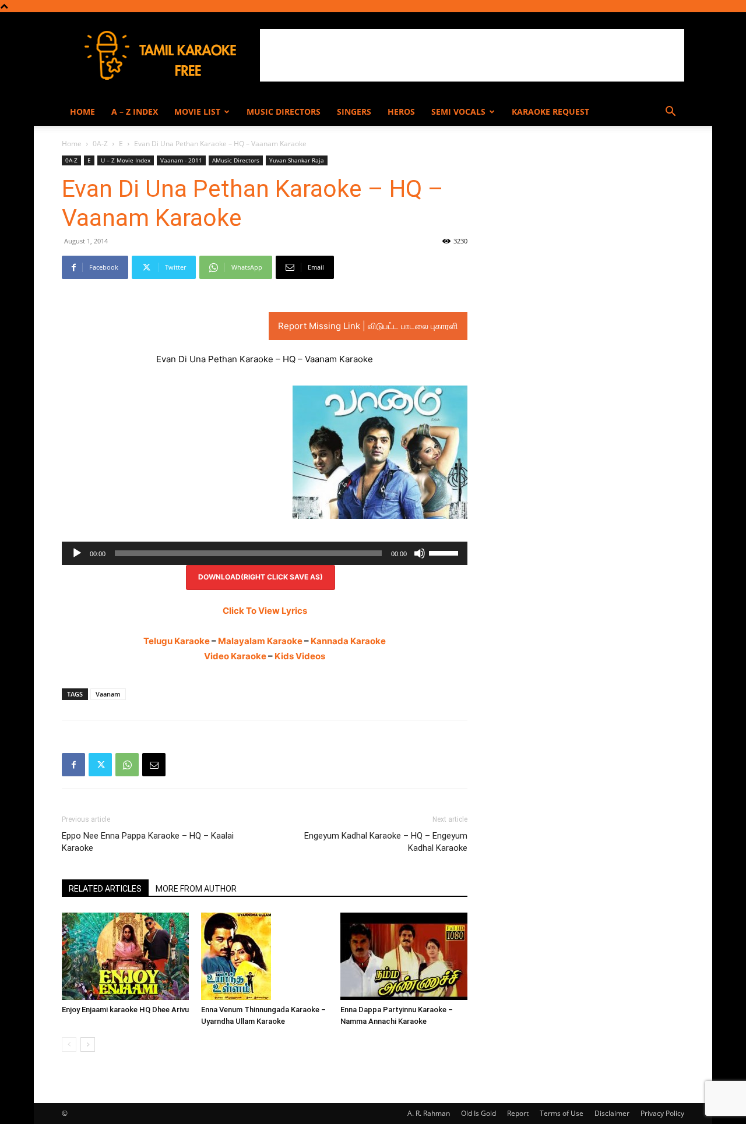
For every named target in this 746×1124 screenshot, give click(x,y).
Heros (401, 111)
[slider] (445, 552)
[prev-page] (69, 1044)
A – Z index (134, 111)
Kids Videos (300, 656)
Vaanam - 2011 (181, 160)
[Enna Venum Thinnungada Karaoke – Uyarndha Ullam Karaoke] (264, 956)
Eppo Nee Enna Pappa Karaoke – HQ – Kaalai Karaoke (148, 841)
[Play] (77, 553)
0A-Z (100, 144)
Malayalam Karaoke (260, 640)
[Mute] (419, 553)
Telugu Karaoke (176, 640)
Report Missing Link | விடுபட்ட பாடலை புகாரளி (368, 325)
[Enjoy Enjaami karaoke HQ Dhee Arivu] (125, 956)
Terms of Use (561, 1113)
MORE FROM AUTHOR (196, 888)
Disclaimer (611, 1113)
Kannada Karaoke (348, 640)
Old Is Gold (478, 1113)
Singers (354, 111)
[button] (670, 112)
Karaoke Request (550, 111)
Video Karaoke (235, 656)
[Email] (154, 764)
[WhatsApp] (127, 764)
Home (82, 111)
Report (518, 1113)
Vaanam (108, 694)
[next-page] (87, 1044)
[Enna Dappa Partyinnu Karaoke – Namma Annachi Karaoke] (403, 956)
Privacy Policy (662, 1113)
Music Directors (284, 111)
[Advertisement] (472, 55)
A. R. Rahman (428, 1113)
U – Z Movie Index (125, 160)
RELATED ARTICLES (105, 888)
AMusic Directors (235, 160)
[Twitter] (100, 764)
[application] (264, 553)
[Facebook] (73, 764)
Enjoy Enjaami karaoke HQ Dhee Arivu (125, 1009)
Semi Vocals (458, 111)
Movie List (197, 111)
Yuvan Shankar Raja (296, 160)
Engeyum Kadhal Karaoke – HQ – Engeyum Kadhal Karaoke (385, 841)
